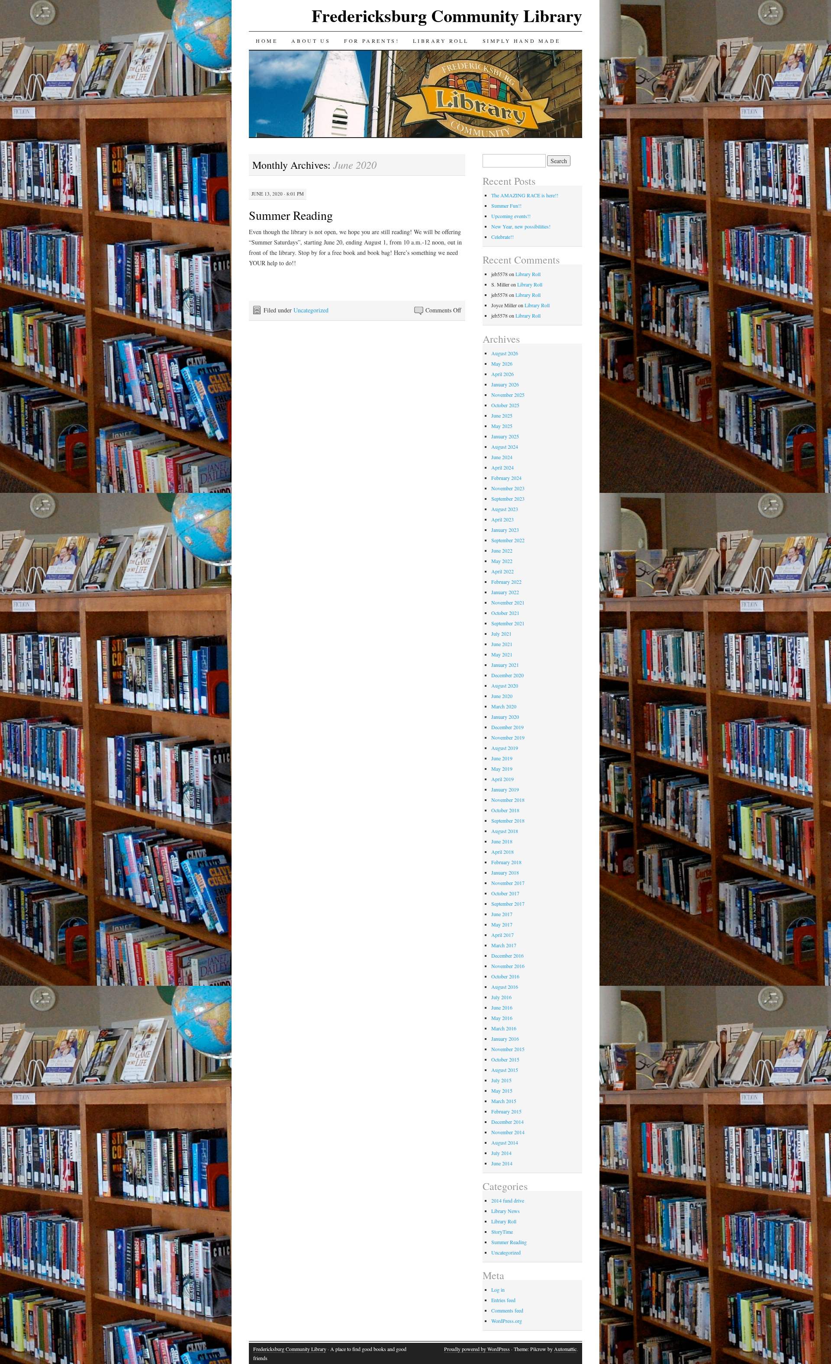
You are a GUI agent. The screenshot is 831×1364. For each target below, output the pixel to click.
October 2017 (505, 893)
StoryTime (502, 1231)
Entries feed (503, 1299)
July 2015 (501, 1080)
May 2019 (501, 768)
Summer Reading (291, 215)
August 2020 (504, 685)
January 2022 (505, 592)
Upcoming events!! (511, 215)
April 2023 (502, 519)
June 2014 (501, 1163)
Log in (498, 1289)
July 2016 (501, 997)
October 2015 (505, 1059)
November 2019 (508, 737)
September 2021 (508, 623)
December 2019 (507, 727)
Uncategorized (311, 310)
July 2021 (501, 633)
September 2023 (508, 498)
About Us (310, 40)
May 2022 (501, 560)
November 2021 (508, 602)
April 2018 (502, 851)
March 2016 (503, 1028)
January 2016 (505, 1038)
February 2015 (506, 1111)
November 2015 (508, 1049)
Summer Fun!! (506, 205)
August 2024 (504, 446)
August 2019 (504, 747)
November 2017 (508, 882)
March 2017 (503, 945)
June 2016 (501, 1007)
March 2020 (503, 706)
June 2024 (501, 457)
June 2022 (501, 550)
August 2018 (504, 830)
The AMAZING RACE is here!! (524, 195)
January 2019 (505, 789)
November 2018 (508, 799)
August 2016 (504, 986)
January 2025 (505, 436)
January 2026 (505, 384)
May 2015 (501, 1090)
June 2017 (501, 913)
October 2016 (505, 976)
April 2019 (502, 778)
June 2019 (501, 758)
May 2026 (501, 363)
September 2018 (508, 820)
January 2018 (505, 872)
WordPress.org (506, 1320)
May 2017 (501, 924)
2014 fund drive (507, 1200)
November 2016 (508, 965)
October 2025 (505, 405)
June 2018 (501, 841)
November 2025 (508, 394)
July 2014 (501, 1152)
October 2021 (505, 612)
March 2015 (503, 1100)
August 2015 (504, 1069)
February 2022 (506, 581)
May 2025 (501, 425)
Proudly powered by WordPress (477, 1348)
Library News (505, 1210)
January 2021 (505, 664)
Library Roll (440, 40)
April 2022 (502, 571)
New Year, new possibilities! (521, 226)
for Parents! (371, 40)
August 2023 (504, 508)
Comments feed (507, 1310)
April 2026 (502, 373)
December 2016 (507, 955)
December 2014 (507, 1121)
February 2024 (506, 477)
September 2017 (508, 903)
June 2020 (501, 695)
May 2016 (501, 1017)
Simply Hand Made (521, 40)
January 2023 (505, 529)
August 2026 (504, 353)
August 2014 (504, 1142)
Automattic (565, 1348)
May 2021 (501, 654)
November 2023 (508, 488)
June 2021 (501, 643)
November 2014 (508, 1132)
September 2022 (508, 540)
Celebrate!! (502, 236)
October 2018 (505, 810)
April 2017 (502, 934)
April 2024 (502, 467)
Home (266, 40)
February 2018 (506, 862)
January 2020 (505, 716)
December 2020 (507, 675)
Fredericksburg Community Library (447, 15)
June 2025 (501, 415)
